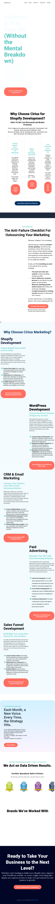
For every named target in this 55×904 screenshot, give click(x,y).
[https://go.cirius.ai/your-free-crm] (27, 321)
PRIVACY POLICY (35, 900)
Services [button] (35, 2)
